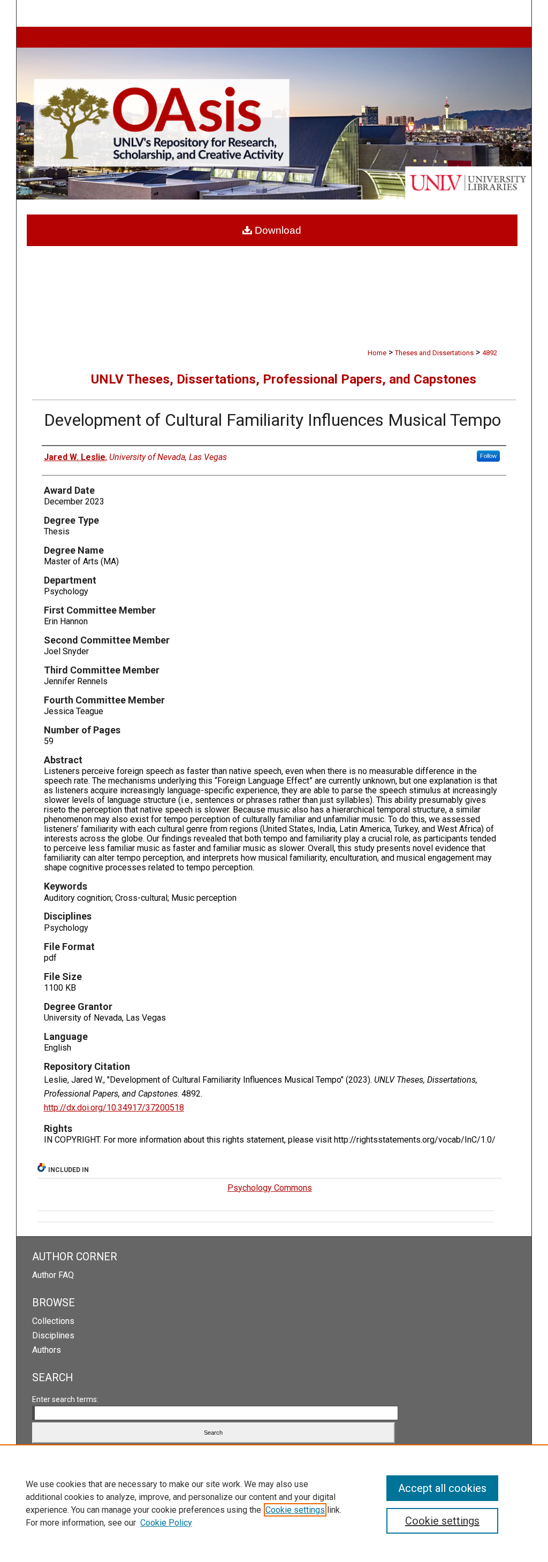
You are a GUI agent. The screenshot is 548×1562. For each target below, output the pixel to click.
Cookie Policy (166, 1523)
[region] (274, 1503)
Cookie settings (295, 1510)
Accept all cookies (442, 1488)
